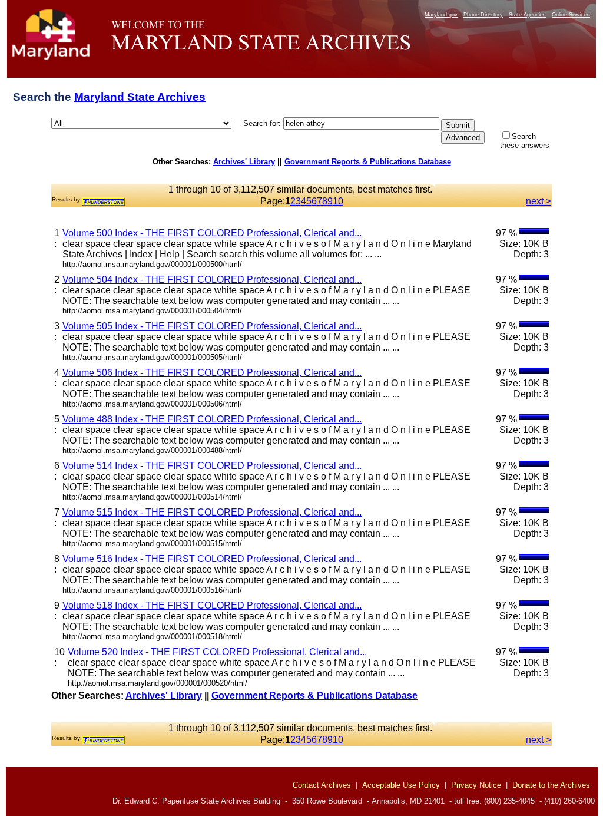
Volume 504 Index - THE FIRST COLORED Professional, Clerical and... (212, 280)
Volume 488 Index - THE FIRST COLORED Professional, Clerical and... (212, 419)
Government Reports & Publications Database (367, 161)
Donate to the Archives (551, 785)
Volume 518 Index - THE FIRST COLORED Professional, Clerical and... (212, 605)
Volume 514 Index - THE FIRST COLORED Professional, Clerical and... (212, 466)
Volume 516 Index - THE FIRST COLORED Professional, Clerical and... (212, 559)
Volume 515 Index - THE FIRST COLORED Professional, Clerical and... (212, 512)
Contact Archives (322, 785)
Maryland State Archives (140, 97)
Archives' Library (244, 161)
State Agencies (527, 15)
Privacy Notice (476, 785)
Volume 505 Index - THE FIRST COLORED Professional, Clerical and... (212, 326)
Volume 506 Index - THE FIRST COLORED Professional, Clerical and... (212, 373)
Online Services (571, 15)
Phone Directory (483, 15)
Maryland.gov (441, 15)
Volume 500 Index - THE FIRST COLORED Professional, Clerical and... (212, 233)
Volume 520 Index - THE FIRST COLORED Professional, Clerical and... (217, 652)
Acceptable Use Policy (401, 785)
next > (538, 201)
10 (338, 201)
